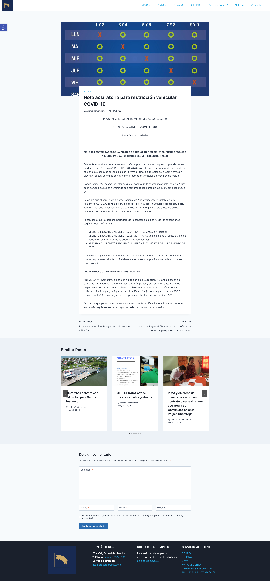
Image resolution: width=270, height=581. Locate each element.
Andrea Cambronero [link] (95, 111)
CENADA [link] (178, 5)
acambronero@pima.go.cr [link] (107, 564)
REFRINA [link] (195, 5)
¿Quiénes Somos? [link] (218, 5)
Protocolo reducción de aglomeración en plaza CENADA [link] (105, 326)
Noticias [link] (239, 5)
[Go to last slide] (65, 393)
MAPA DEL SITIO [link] (191, 564)
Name (84, 507)
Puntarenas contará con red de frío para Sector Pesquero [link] (81, 397)
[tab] (129, 433)
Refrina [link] (87, 92)
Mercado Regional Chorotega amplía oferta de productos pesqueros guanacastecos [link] (165, 326)
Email (123, 507)
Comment (86, 469)
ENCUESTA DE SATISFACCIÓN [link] (199, 572)
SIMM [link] (185, 560)
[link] (3, 27)
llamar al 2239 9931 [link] (115, 557)
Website (161, 507)
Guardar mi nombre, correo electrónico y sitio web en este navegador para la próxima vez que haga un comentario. (134, 517)
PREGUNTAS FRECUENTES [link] (197, 568)
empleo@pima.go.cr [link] (148, 560)
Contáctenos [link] (258, 5)
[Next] (204, 393)
